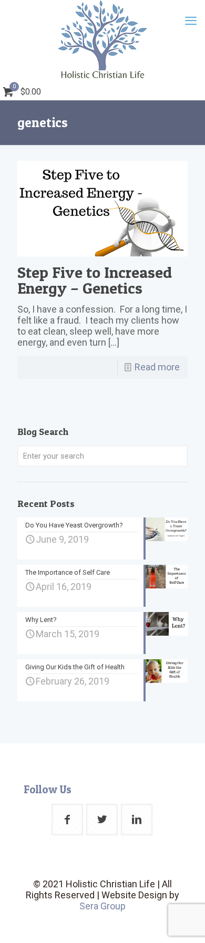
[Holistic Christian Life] (102, 39)
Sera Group (102, 905)
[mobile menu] (191, 21)
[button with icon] (67, 819)
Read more (157, 366)
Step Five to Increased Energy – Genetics (94, 280)
